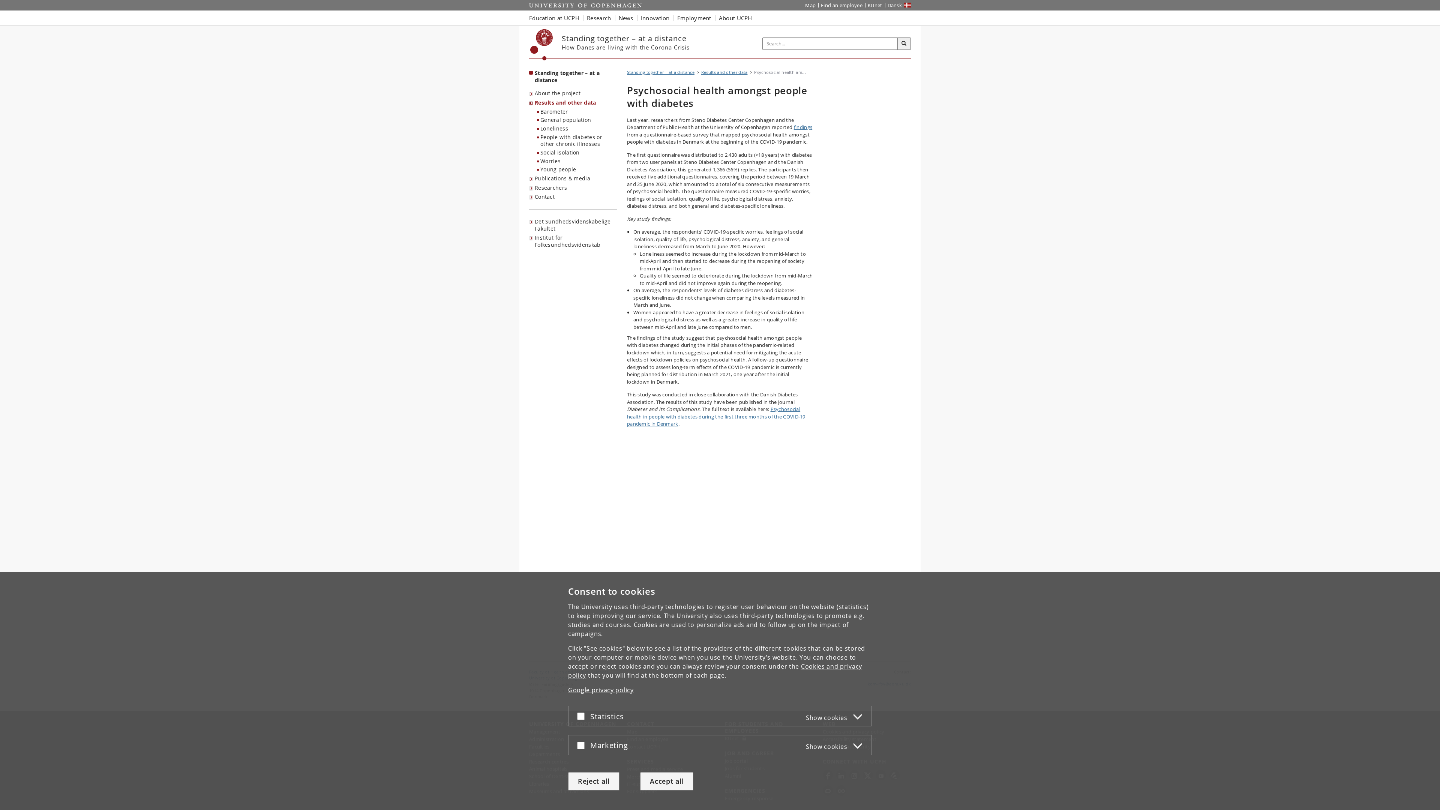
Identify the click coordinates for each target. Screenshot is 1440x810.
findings (803, 127)
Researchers (551, 187)
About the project (557, 93)
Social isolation (560, 152)
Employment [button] (694, 18)
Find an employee (841, 5)
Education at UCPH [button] (554, 18)
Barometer (554, 111)
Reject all (594, 781)
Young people (558, 169)
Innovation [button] (655, 18)
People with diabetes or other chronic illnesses (571, 141)
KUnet (875, 5)
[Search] (904, 44)
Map (810, 5)
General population (565, 119)
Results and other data (565, 102)
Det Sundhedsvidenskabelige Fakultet (573, 225)
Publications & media (562, 178)
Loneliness (554, 128)
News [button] (626, 18)
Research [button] (599, 18)
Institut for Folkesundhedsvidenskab (568, 241)
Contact (545, 196)
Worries (550, 161)
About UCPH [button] (735, 18)
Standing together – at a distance (567, 76)
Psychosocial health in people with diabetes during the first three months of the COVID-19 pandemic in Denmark (716, 416)
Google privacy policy (601, 690)
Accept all (667, 781)
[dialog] (720, 691)
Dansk (895, 5)
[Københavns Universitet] (541, 44)
